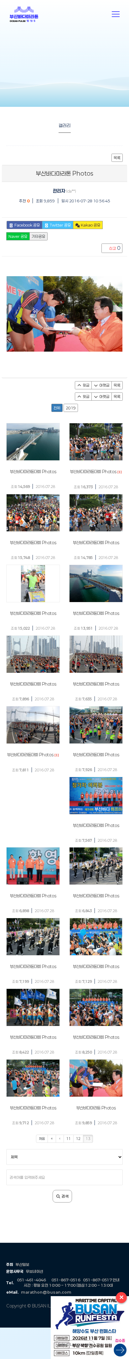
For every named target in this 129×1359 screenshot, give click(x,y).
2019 (71, 408)
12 (78, 1139)
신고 (114, 248)
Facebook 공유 (26, 225)
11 (68, 1139)
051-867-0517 (97, 1280)
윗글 (86, 385)
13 (88, 1139)
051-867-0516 (65, 1280)
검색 (65, 1196)
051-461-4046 (31, 1280)
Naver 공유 (18, 236)
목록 (117, 158)
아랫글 (104, 385)
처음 (42, 1139)
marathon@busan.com (46, 1292)
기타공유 (38, 236)
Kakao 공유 (90, 225)
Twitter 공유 (60, 225)
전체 (57, 408)
